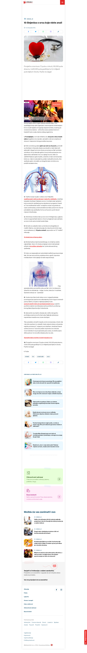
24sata (26, 625)
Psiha (25, 593)
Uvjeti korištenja (28, 638)
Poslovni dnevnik (36, 622)
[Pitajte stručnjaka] (85, 637)
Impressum (27, 635)
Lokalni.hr (50, 622)
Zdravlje (26, 589)
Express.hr (44, 625)
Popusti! (31, 625)
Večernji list (27, 622)
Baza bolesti (28, 611)
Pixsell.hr (37, 625)
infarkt (27, 356)
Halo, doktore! (28, 604)
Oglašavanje (27, 633)
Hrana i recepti (28, 600)
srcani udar (40, 356)
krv (33, 356)
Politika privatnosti (29, 640)
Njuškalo (56, 622)
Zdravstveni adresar (30, 608)
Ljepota (26, 596)
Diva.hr (44, 622)
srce (48, 356)
